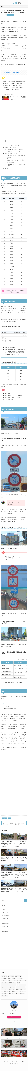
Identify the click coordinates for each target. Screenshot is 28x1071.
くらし (17, 1061)
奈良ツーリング (19, 987)
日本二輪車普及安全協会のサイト (11, 72)
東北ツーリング (6, 915)
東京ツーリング (12, 989)
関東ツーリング (6, 918)
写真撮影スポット (12, 982)
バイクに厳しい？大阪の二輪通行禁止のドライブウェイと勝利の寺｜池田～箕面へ (18, 98)
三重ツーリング (4, 982)
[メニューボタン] (2, 2)
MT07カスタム (11, 976)
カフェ (9, 978)
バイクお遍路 (19, 978)
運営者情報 (14, 1017)
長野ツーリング (21, 993)
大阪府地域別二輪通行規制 (13, 151)
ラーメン (24, 980)
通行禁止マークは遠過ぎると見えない (16, 159)
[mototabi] (14, 2)
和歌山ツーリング (12, 984)
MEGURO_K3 (4, 976)
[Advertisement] (14, 119)
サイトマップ (21, 1061)
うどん (20, 976)
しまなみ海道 (4, 978)
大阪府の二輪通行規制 (10, 147)
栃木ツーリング (19, 989)
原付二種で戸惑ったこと (11, 153)
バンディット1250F (17, 980)
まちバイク (9, 14)
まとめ (6, 168)
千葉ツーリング (4, 984)
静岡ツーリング (4, 995)
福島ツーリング (15, 991)
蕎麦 (10, 993)
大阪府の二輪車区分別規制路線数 (15, 149)
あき (16, 976)
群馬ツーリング (22, 991)
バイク (13, 14)
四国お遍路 (5, 931)
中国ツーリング (6, 926)
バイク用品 (10, 980)
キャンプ (13, 978)
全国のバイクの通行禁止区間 (12, 145)
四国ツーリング (6, 929)
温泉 (24, 989)
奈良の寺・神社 (12, 987)
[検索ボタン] (25, 2)
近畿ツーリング (6, 923)
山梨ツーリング (4, 989)
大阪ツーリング (4, 987)
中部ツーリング (6, 921)
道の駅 (16, 993)
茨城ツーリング (4, 993)
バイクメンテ (4, 980)
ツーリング (5, 912)
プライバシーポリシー (14, 1063)
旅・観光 (13, 1061)
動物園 (18, 982)
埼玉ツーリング (22, 984)
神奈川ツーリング (7, 991)
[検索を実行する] (25, 900)
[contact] (14, 1021)
